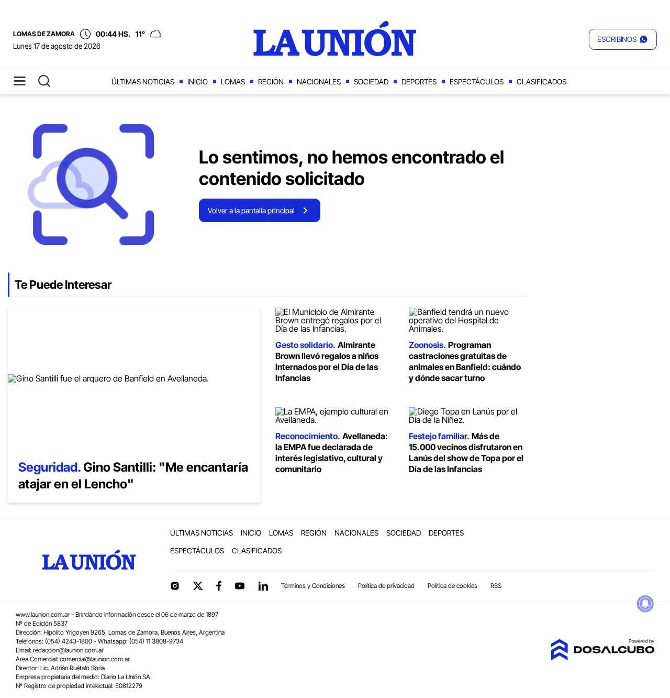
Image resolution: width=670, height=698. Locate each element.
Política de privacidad (386, 586)
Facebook (218, 586)
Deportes (419, 81)
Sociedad (371, 81)
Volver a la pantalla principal (251, 210)
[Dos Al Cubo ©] (602, 657)
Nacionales (319, 81)
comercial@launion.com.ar (95, 659)
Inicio (197, 81)
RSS (495, 586)
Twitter (198, 586)
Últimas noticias (142, 81)
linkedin (262, 586)
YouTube (239, 586)
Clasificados (541, 81)
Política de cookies (452, 586)
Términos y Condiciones (313, 586)
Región (271, 81)
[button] (623, 39)
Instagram (175, 586)
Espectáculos (477, 81)
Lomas (233, 81)
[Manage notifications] (645, 603)
